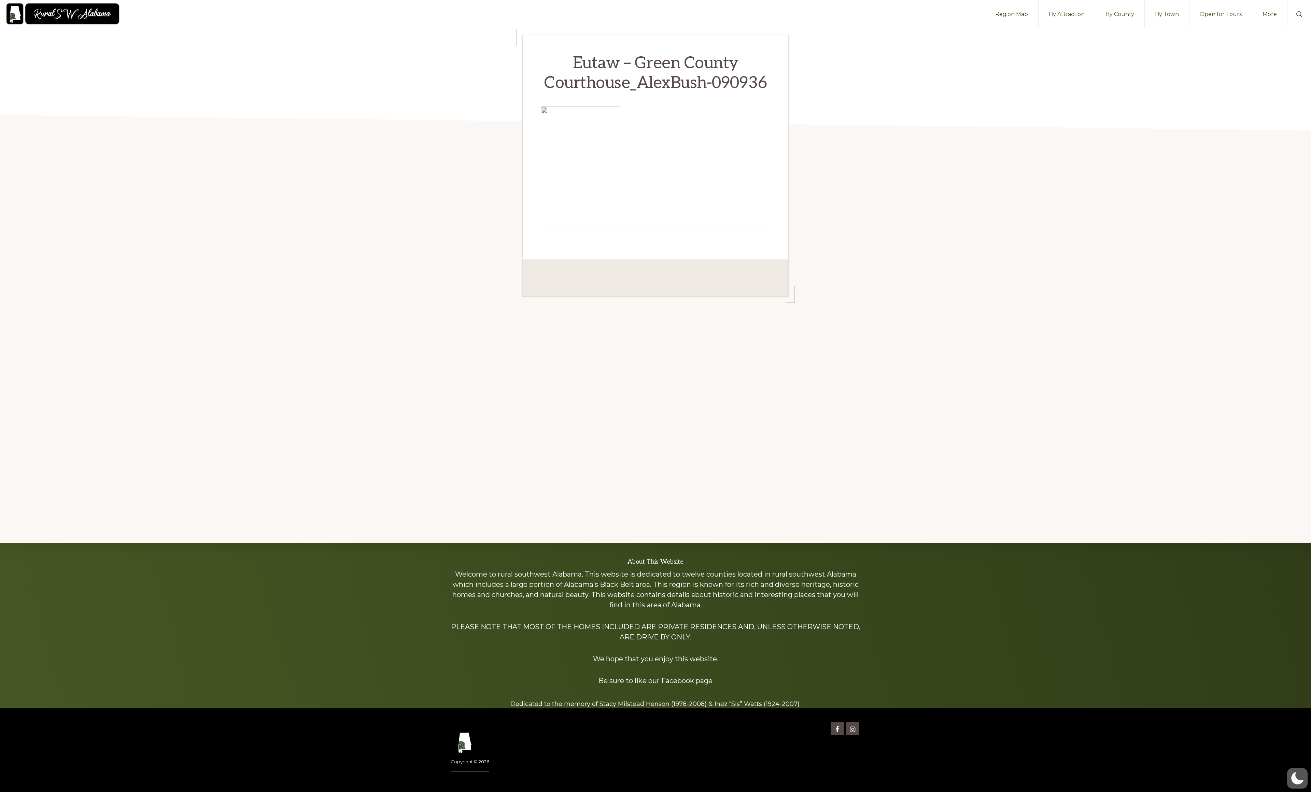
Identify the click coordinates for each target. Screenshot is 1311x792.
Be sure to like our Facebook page (655, 681)
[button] (1299, 13)
